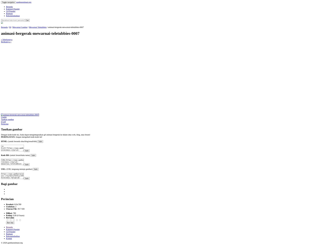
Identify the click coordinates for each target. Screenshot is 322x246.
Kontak (9, 238)
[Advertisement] (76, 60)
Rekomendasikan (13, 16)
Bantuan (9, 13)
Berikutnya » (6, 42)
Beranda (9, 7)
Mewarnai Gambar (19, 27)
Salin (40, 141)
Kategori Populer (13, 9)
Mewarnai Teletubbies (38, 27)
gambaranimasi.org (23, 2)
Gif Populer (10, 11)
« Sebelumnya (6, 40)
